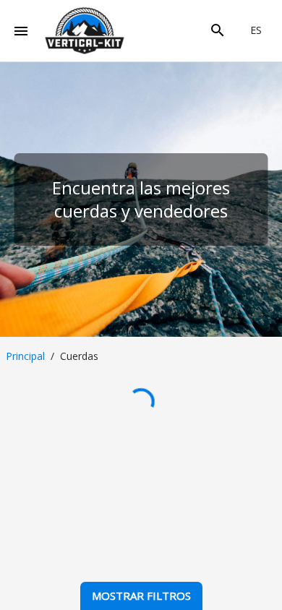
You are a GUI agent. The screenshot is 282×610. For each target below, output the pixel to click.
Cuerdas (79, 356)
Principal (25, 356)
